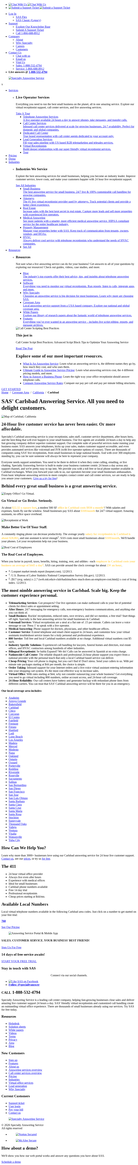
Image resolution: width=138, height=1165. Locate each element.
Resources (14, 250)
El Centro (14, 717)
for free (46, 858)
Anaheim (14, 697)
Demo (12, 158)
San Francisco (17, 791)
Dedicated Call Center (68, 134)
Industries (14, 162)
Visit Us (20, 62)
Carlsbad (14, 707)
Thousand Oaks (18, 823)
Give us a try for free (45, 478)
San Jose (14, 794)
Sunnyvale (15, 820)
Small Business (77, 192)
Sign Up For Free (11, 947)
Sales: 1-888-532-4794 (29, 65)
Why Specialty (24, 42)
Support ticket (16, 1103)
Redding (13, 768)
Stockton (14, 817)
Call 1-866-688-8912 (28, 33)
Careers (20, 46)
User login (14, 1106)
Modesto (14, 749)
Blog (76, 276)
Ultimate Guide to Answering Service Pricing (48, 370)
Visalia (12, 833)
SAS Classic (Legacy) (28, 20)
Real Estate (77, 211)
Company (14, 36)
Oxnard (13, 762)
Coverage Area (76, 305)
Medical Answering (76, 221)
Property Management (76, 230)
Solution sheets (17, 1026)
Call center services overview (25, 1073)
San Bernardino (17, 785)
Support (13, 23)
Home (4, 392)
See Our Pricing (10, 927)
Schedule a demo (11, 1161)
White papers (16, 1029)
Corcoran (14, 713)
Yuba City (14, 840)
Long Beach (16, 736)
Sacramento (15, 778)
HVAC (76, 240)
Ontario (13, 759)
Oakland (13, 756)
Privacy (13, 1039)
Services (13, 90)
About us (14, 1066)
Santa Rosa (15, 814)
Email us (21, 59)
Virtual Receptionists (67, 147)
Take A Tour (23, 113)
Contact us (7, 858)
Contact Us (15, 52)
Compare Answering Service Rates (43, 383)
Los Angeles (16, 739)
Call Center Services (78, 126)
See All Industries (26, 185)
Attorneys (77, 201)
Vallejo (13, 827)
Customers (22, 49)
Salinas (13, 781)
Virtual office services (21, 1082)
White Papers (77, 314)
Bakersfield (15, 704)
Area (11, 1042)
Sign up (13, 1060)
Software (79, 286)
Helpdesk (14, 1023)
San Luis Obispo (18, 798)
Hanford (13, 730)
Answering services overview (25, 1069)
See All (27, 246)
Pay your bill (16, 1109)
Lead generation (18, 1086)
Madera (13, 743)
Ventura (13, 830)
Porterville (14, 765)
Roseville (14, 775)
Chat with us (23, 55)
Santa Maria (15, 811)
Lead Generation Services (68, 141)
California (38, 392)
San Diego (15, 788)
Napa (12, 752)
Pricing (13, 155)
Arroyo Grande (17, 701)
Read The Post (24, 348)
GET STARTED (11, 389)
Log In (12, 13)
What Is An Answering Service (40, 363)
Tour (25, 152)
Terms (12, 1036)
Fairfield (13, 720)
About (19, 39)
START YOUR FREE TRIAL (19, 961)
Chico (12, 710)
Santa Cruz (15, 807)
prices (27, 858)
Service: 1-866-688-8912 (30, 68)
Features (78, 322)
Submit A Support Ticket (30, 29)
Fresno (12, 726)
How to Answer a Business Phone (42, 376)
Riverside (14, 772)
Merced (13, 746)
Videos (13, 1033)
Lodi (11, 733)
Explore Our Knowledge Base (33, 26)
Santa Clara (15, 804)
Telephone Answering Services (75, 118)
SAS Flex (21, 17)
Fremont (13, 723)
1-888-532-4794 (38, 72)
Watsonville (15, 836)
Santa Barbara (17, 801)
